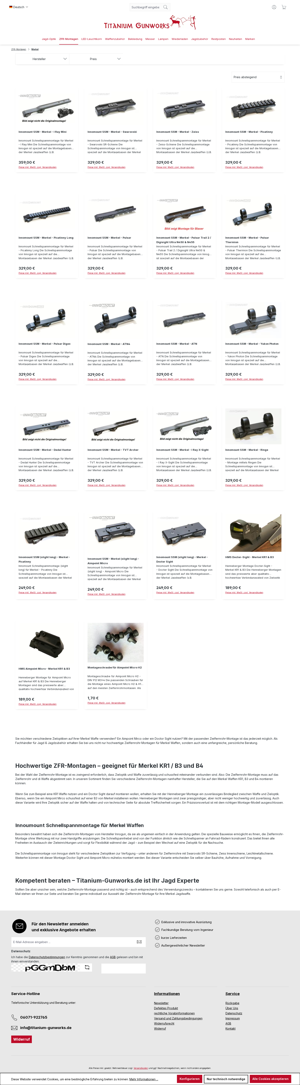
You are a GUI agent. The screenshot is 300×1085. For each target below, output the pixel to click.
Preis (93, 59)
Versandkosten (141, 1068)
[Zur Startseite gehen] (150, 22)
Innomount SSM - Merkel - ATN (176, 343)
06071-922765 (33, 1017)
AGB (113, 957)
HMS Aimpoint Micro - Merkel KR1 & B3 (44, 668)
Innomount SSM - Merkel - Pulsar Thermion (247, 240)
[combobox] (145, 7)
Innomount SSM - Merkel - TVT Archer (113, 449)
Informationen (167, 994)
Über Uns (232, 1008)
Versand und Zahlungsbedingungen (178, 1018)
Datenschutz (234, 1013)
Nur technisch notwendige (226, 1079)
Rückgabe (232, 1003)
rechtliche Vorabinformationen (174, 1013)
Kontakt (231, 1028)
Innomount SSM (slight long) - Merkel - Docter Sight (182, 559)
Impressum (233, 1018)
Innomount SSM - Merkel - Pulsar (109, 237)
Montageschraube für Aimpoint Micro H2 (115, 667)
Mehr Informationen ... (143, 1079)
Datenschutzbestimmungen (47, 957)
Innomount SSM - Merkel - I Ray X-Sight (182, 449)
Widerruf (21, 1039)
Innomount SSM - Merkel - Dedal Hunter (45, 449)
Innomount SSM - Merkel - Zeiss (177, 131)
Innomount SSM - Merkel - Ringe (246, 449)
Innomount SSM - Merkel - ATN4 (109, 344)
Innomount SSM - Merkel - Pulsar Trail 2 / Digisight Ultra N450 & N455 (183, 240)
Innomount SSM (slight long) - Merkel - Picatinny (44, 559)
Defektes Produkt (166, 1008)
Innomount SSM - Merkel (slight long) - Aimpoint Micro (113, 561)
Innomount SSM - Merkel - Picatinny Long (46, 237)
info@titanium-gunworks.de (45, 1028)
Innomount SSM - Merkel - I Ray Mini (43, 131)
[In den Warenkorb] (46, 174)
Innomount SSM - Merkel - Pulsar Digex (44, 343)
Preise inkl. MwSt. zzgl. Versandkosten (244, 485)
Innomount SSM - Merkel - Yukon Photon (252, 343)
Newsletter (161, 1003)
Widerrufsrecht (164, 1023)
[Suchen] (165, 7)
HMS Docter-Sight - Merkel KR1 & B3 (249, 557)
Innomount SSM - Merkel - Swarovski (112, 131)
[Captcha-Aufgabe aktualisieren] (87, 967)
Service (233, 994)
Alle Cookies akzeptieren (270, 1079)
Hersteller (39, 59)
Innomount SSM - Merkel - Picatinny (249, 131)
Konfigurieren (190, 1079)
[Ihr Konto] (274, 7)
